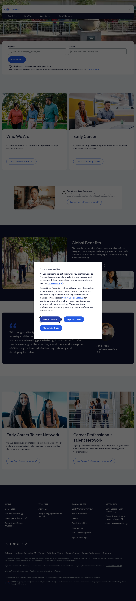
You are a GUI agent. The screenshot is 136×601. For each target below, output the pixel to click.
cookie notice (54, 283)
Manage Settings (51, 328)
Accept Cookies (50, 319)
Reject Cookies (74, 319)
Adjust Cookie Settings (73, 298)
